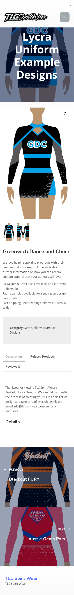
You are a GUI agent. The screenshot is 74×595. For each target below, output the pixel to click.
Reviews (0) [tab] (13, 367)
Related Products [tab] (42, 356)
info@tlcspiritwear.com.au (31, 406)
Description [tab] (14, 356)
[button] (65, 113)
